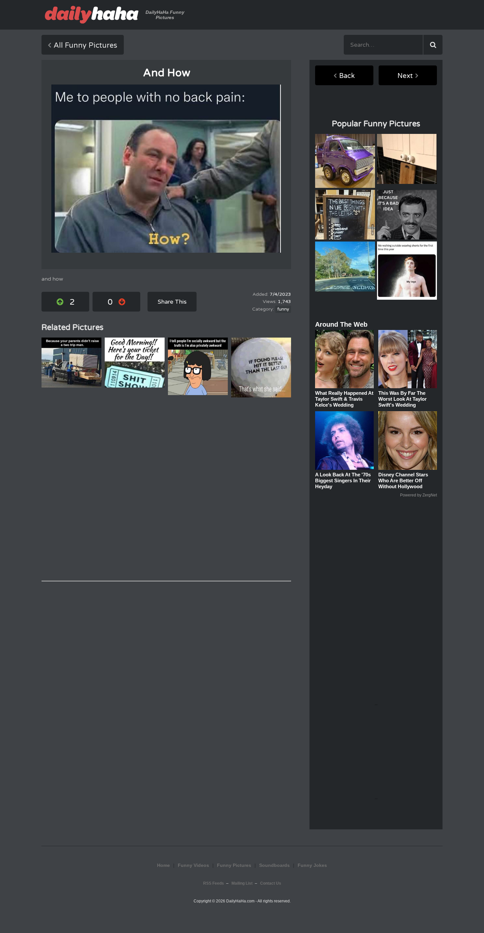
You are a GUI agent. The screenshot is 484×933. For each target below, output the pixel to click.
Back (347, 76)
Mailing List (242, 883)
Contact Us (270, 883)
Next (405, 76)
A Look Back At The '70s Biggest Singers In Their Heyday (343, 480)
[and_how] (166, 169)
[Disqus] (166, 489)
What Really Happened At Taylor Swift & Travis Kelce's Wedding (344, 399)
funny (283, 309)
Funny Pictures (234, 865)
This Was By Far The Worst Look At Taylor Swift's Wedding (402, 399)
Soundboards (274, 865)
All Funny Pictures (85, 45)
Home (163, 865)
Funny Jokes (312, 865)
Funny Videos (193, 865)
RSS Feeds (213, 883)
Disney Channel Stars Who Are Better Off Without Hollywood (403, 480)
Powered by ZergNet (418, 495)
